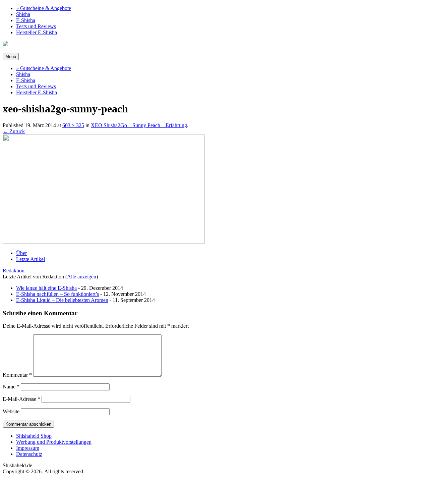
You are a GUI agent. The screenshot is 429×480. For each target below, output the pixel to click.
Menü (10, 56)
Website (11, 411)
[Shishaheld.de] (5, 44)
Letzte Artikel (30, 259)
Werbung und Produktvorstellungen (53, 442)
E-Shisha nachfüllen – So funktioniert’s (57, 294)
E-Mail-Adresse (21, 399)
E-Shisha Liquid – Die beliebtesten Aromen (62, 300)
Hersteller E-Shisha (36, 32)
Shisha (23, 14)
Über (21, 253)
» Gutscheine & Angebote (43, 8)
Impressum (27, 448)
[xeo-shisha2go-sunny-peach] (104, 242)
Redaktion (13, 270)
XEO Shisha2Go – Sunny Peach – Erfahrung (139, 125)
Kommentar (17, 375)
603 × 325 (73, 125)
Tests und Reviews (36, 26)
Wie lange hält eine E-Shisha (46, 288)
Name (11, 386)
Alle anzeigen (81, 276)
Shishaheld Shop (34, 436)
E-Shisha (25, 20)
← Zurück (14, 131)
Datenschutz (29, 454)
